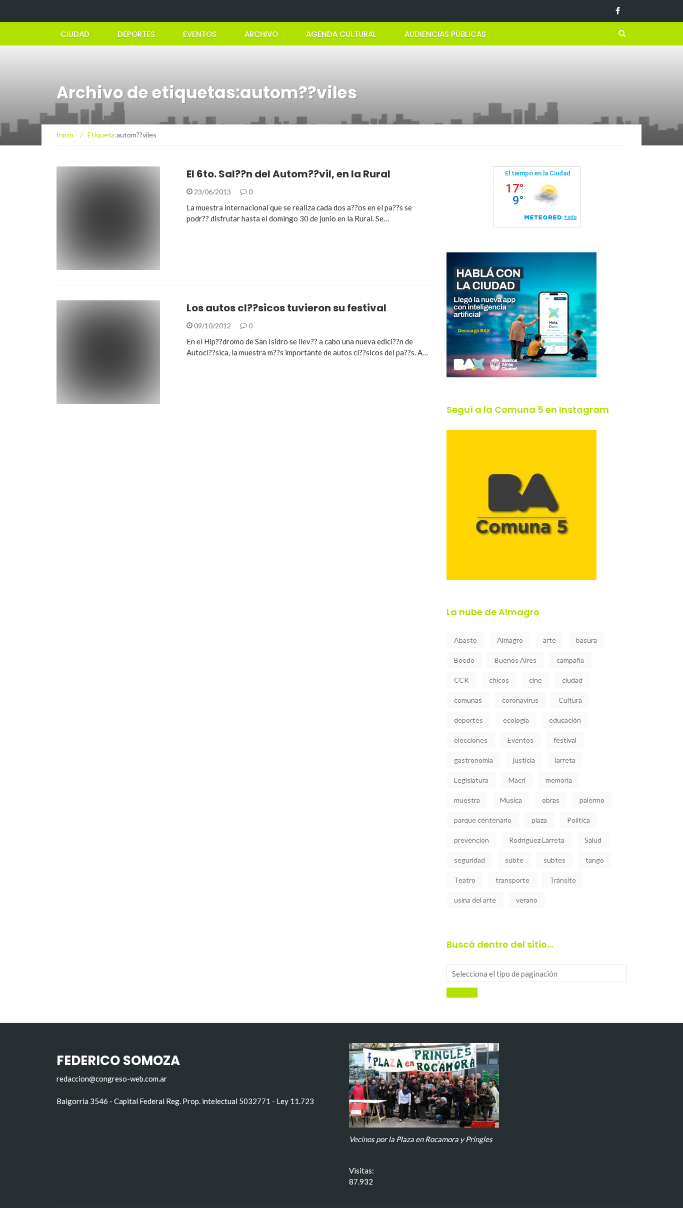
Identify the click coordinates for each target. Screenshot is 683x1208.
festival (565, 740)
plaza (539, 820)
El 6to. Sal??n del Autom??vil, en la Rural (288, 174)
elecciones (471, 740)
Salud (593, 840)
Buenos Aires (515, 660)
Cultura (570, 700)
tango (595, 860)
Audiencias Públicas (445, 34)
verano (527, 900)
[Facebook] (617, 11)
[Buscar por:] (536, 973)
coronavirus (520, 700)
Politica (578, 820)
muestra (467, 800)
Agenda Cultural (341, 34)
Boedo (464, 660)
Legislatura (471, 780)
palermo (592, 800)
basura (586, 640)
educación (565, 720)
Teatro (465, 880)
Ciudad (75, 34)
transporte (513, 880)
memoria (559, 780)
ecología (516, 720)
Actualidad (91, 264)
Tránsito (563, 880)
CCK (461, 680)
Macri (517, 780)
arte (549, 640)
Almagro (510, 640)
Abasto (465, 640)
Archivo (261, 34)
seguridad (469, 860)
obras (551, 800)
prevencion (471, 840)
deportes (468, 720)
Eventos (199, 34)
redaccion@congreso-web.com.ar (111, 1078)
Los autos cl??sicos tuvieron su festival (286, 308)
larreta (565, 760)
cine (535, 680)
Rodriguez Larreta (536, 840)
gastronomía (473, 760)
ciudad (572, 680)
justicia (524, 760)
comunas (468, 700)
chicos (499, 680)
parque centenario (483, 820)
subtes (555, 860)
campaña (570, 660)
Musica (511, 800)
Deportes (136, 34)
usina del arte (475, 900)
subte (514, 860)
